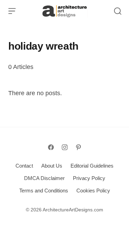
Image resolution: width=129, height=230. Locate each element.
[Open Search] (118, 11)
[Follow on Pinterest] (78, 147)
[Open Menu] (12, 11)
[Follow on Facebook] (51, 147)
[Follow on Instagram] (64, 147)
